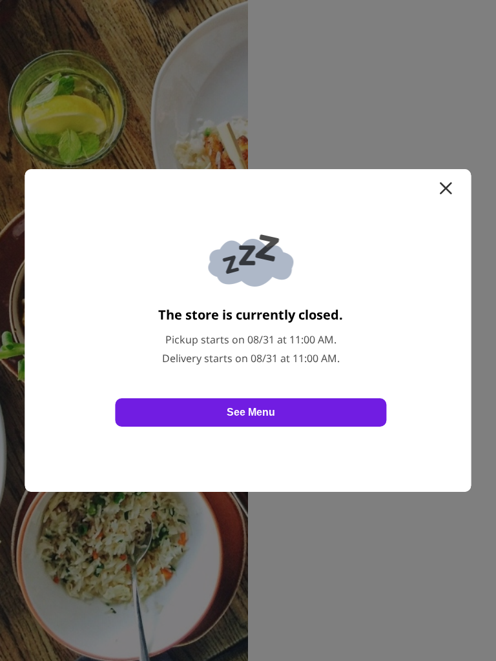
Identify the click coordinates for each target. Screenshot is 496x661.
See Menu (251, 412)
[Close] (445, 188)
